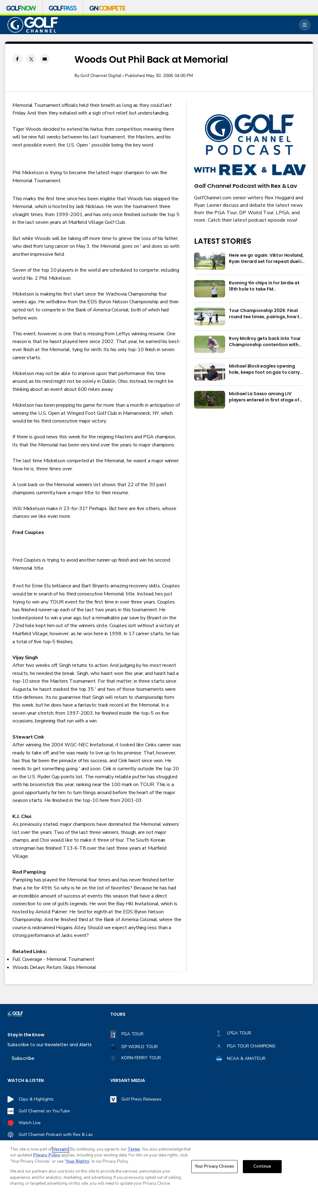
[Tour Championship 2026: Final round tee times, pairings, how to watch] (209, 316)
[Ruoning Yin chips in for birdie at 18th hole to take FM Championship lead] (209, 288)
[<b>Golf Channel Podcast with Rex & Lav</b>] (250, 145)
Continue (262, 1166)
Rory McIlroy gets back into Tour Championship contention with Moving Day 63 (265, 342)
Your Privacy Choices (214, 1166)
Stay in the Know (25, 1035)
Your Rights (77, 1161)
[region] (159, 1167)
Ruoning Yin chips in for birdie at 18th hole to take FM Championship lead (264, 286)
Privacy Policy (46, 1155)
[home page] (32, 25)
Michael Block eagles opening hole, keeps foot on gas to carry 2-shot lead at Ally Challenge (264, 369)
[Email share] (45, 59)
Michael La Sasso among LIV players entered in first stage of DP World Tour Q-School (264, 397)
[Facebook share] (17, 59)
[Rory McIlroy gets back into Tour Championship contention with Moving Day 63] (209, 344)
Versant (60, 1149)
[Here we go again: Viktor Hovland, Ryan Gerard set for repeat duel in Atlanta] (209, 261)
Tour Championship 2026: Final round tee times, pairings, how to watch (265, 314)
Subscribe (22, 1058)
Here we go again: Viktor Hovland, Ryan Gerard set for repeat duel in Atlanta (266, 258)
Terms (134, 1149)
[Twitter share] (31, 59)
